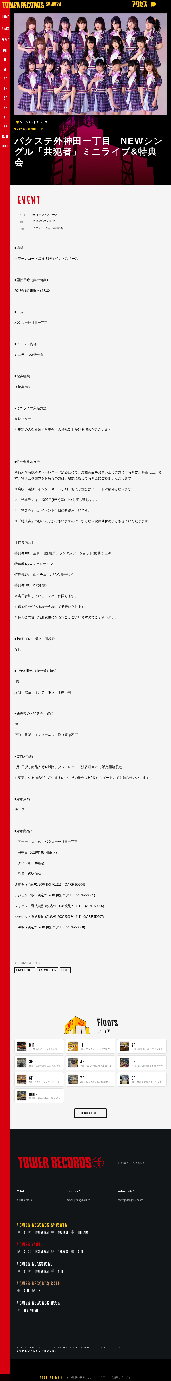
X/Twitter (48, 970)
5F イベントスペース (34, 122)
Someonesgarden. (37, 1351)
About (139, 1163)
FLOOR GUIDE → (90, 1113)
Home (123, 1163)
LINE (65, 970)
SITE (80, 1251)
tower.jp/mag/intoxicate (130, 1200)
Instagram (42, 1232)
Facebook (25, 970)
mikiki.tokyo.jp (24, 1200)
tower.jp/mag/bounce (78, 1200)
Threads (83, 1232)
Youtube (63, 1232)
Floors (107, 1022)
